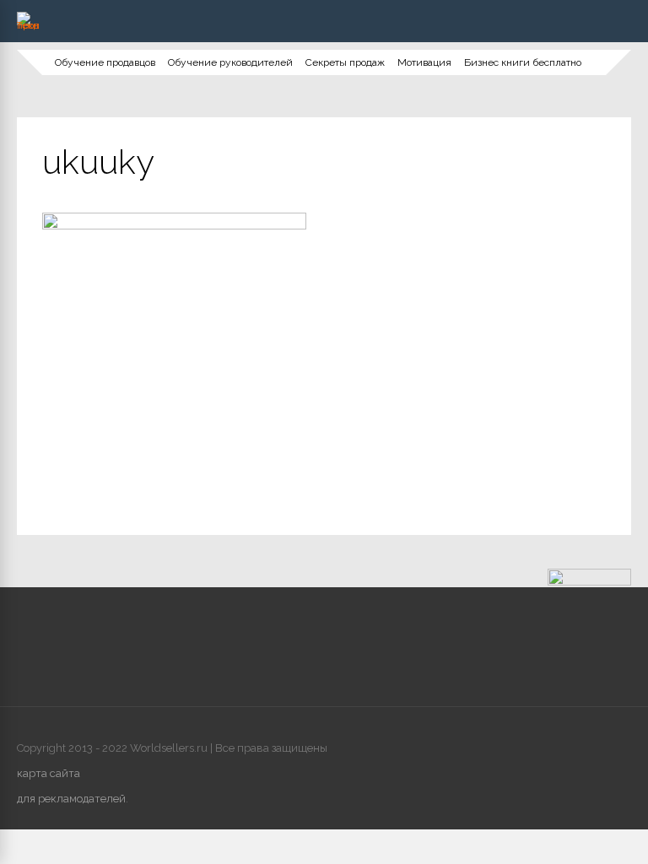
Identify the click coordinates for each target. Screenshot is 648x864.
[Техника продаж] (28, 25)
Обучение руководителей (230, 62)
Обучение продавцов (105, 62)
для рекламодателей (71, 798)
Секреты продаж (345, 62)
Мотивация (424, 62)
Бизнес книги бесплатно (522, 62)
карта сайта (48, 773)
